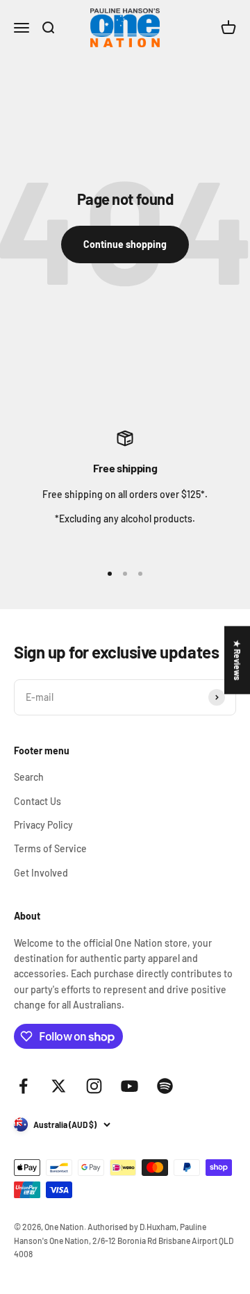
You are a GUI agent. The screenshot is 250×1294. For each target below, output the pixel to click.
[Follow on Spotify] (165, 1086)
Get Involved (41, 873)
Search (29, 777)
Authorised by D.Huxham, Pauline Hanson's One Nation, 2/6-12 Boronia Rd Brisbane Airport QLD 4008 (123, 1240)
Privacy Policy (43, 825)
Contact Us (37, 801)
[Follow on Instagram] (94, 1086)
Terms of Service (50, 848)
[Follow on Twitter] (58, 1086)
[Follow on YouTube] (129, 1086)
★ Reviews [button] (237, 660)
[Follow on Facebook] (23, 1086)
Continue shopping (125, 244)
